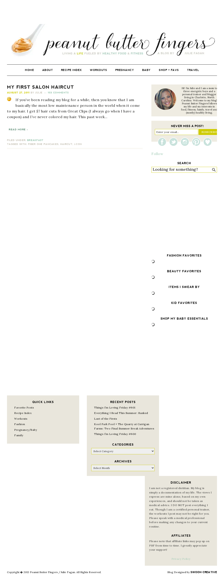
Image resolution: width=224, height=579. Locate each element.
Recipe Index (23, 413)
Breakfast (35, 140)
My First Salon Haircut (40, 87)
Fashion (19, 424)
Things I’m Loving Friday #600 (115, 434)
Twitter (174, 142)
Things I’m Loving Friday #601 (114, 407)
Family (18, 435)
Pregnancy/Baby (25, 429)
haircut (66, 144)
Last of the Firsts (105, 418)
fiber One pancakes (43, 144)
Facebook (163, 142)
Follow (157, 154)
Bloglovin (207, 142)
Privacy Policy (181, 558)
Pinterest (197, 142)
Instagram (185, 142)
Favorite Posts (24, 407)
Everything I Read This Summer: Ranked (121, 413)
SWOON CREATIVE (204, 572)
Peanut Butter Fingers (112, 41)
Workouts (20, 418)
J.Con (78, 144)
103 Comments (58, 92)
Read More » (18, 129)
